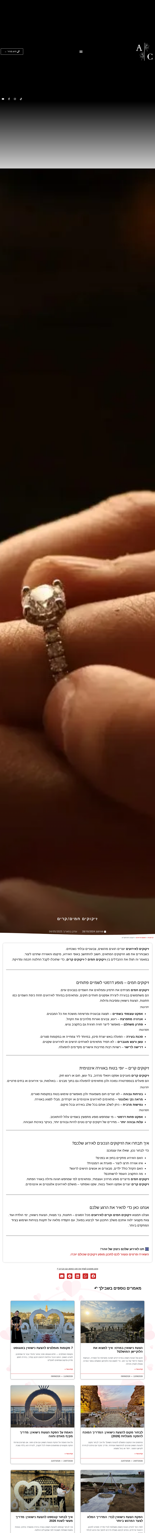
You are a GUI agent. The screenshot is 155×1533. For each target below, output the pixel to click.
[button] (80, 51)
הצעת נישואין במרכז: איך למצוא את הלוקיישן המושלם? (118, 1349)
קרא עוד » (139, 1369)
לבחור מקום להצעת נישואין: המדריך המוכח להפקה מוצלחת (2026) (112, 1434)
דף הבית (150, 937)
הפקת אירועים (141, 937)
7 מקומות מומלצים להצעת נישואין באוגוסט (43, 1348)
